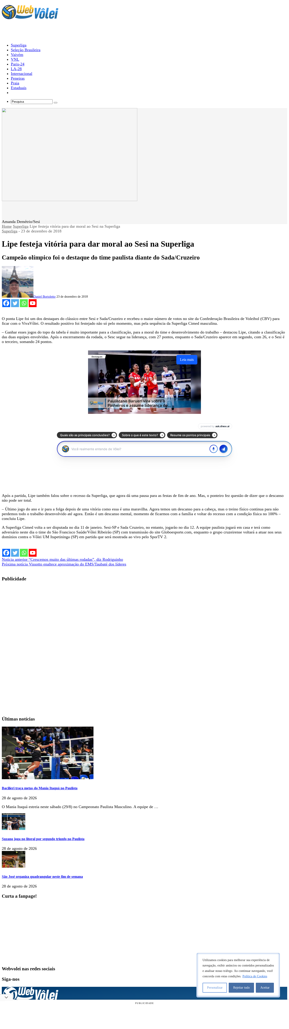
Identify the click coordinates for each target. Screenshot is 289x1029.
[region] (238, 975)
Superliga (20, 226)
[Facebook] (6, 303)
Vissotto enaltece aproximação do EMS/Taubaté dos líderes (64, 564)
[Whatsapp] (24, 303)
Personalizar (215, 987)
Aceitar (265, 987)
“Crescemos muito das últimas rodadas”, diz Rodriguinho (62, 559)
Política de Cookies (254, 976)
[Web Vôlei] (30, 17)
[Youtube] (33, 303)
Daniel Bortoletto (44, 296)
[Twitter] (15, 303)
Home (7, 226)
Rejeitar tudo (241, 987)
